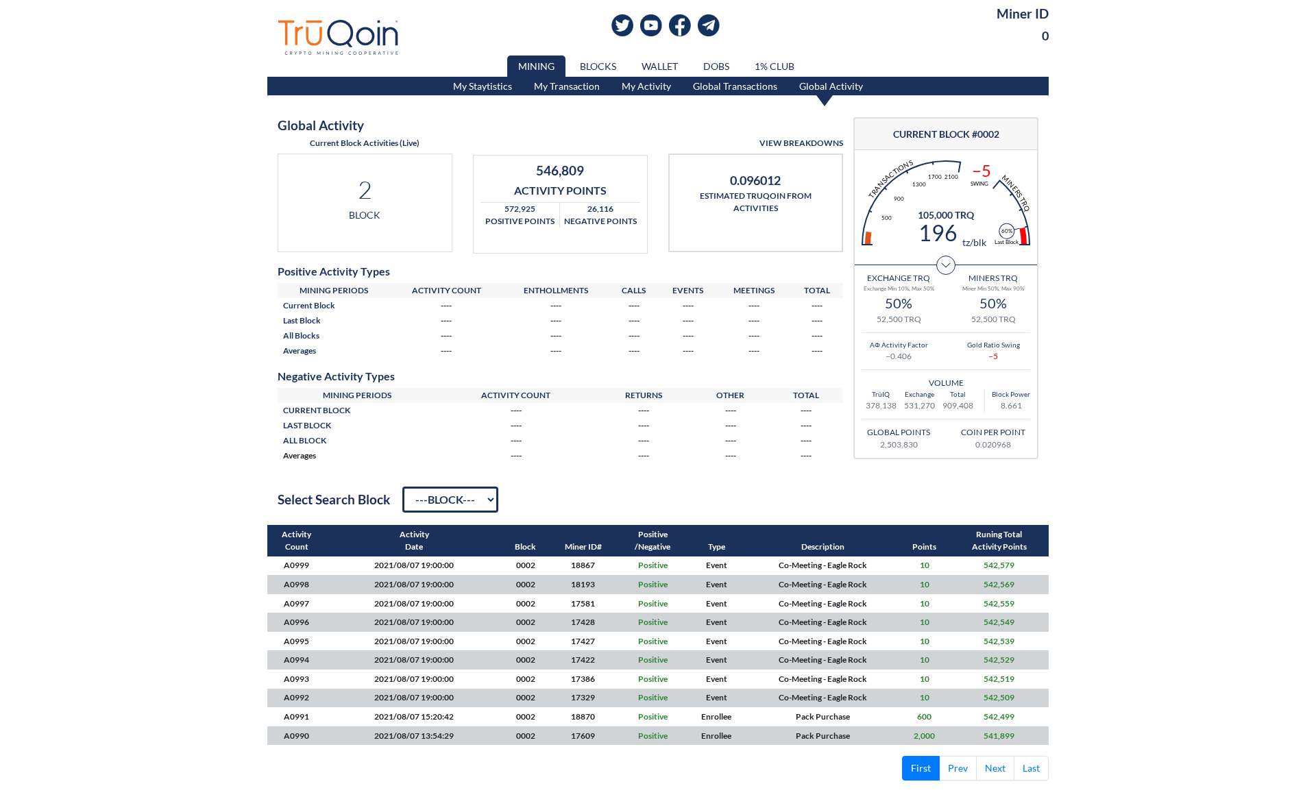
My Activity (646, 86)
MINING (536, 66)
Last (1031, 768)
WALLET (660, 66)
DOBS (716, 66)
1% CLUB (774, 66)
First (921, 768)
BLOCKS (598, 66)
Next (995, 768)
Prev (958, 768)
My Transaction (567, 86)
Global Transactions (735, 86)
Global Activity (831, 86)
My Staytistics (482, 86)
